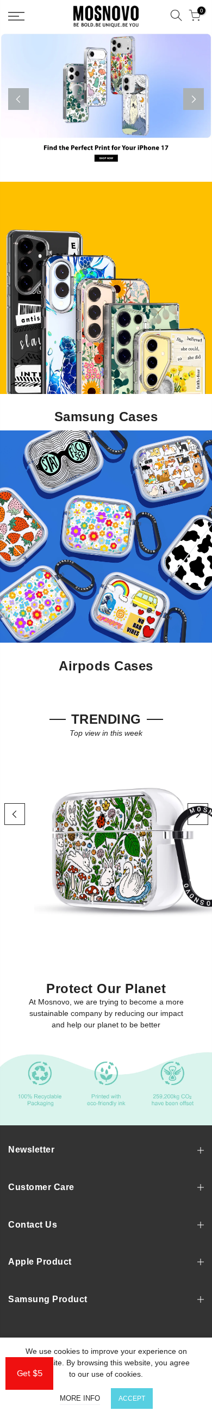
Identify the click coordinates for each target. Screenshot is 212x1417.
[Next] (193, 99)
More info (80, 1398)
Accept (132, 1398)
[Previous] (18, 99)
